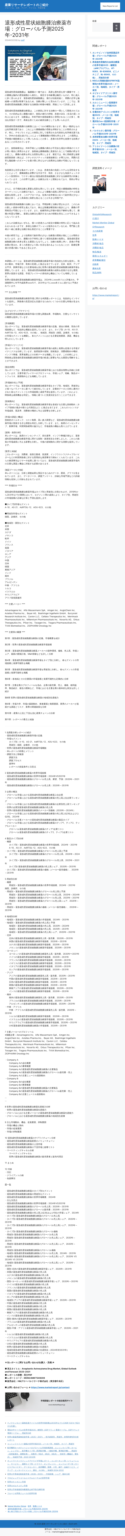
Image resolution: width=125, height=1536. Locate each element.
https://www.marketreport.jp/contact (50, 1387)
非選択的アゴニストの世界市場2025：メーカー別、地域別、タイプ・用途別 (105, 115)
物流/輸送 (96, 252)
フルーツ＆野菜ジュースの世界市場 (22, 1493)
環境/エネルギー (100, 256)
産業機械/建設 (99, 260)
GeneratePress (84, 1524)
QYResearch (98, 227)
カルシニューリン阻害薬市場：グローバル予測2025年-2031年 (104, 105)
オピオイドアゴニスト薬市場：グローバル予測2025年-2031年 (104, 96)
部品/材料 (96, 272)
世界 (29, 1506)
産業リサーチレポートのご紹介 (27, 5)
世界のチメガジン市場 (16, 1482)
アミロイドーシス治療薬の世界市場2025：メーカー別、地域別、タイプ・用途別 (105, 149)
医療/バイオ (37, 1506)
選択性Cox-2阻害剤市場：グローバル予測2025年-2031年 (106, 124)
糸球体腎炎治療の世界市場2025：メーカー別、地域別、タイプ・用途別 (104, 140)
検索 (94, 21)
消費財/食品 (98, 247)
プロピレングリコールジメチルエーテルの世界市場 (28, 1478)
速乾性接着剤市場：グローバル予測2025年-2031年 (28, 1509)
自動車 (95, 264)
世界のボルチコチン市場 (17, 1486)
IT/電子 (95, 218)
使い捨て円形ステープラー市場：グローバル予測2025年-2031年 (33, 1511)
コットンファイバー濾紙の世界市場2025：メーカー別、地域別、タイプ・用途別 (40, 1444)
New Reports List (110, 6)
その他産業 (97, 231)
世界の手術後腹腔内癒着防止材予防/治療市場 (26, 1489)
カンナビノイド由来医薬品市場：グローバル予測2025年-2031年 (105, 55)
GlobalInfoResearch (102, 214)
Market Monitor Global (17, 1506)
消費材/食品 (98, 243)
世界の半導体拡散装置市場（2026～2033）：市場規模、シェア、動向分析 (38, 1474)
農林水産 (96, 268)
